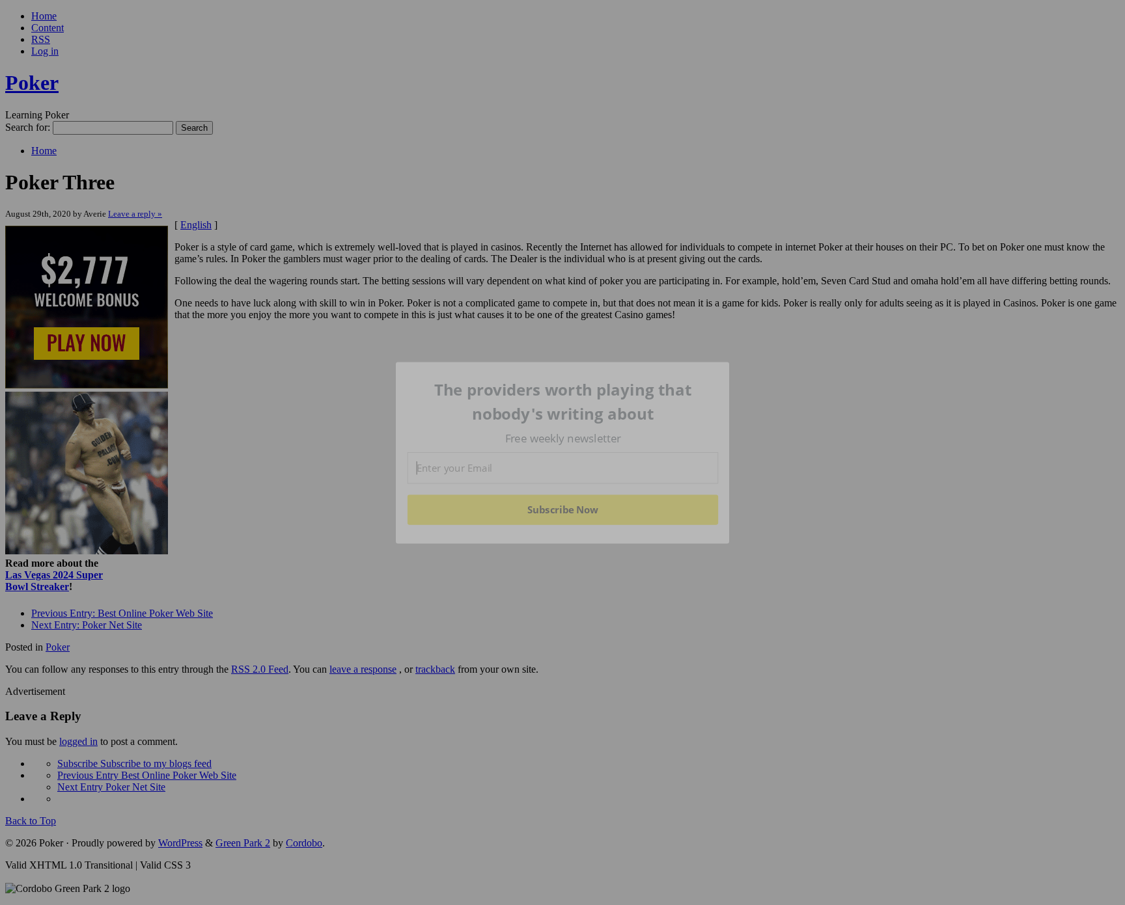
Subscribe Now (563, 509)
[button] (563, 401)
